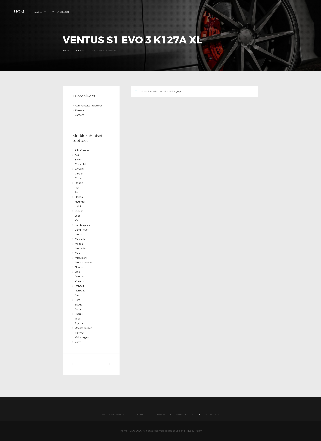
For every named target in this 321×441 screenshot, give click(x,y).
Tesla (78, 318)
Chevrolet (80, 164)
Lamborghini (82, 225)
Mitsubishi (81, 257)
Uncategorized (83, 328)
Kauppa (80, 50)
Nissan (79, 267)
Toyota (79, 323)
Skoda (78, 304)
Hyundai (80, 201)
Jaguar (79, 211)
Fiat (77, 187)
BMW (78, 159)
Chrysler (79, 168)
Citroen (79, 173)
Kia (76, 220)
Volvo (78, 342)
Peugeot (80, 276)
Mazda (79, 243)
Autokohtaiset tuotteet (88, 105)
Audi (77, 154)
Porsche (80, 281)
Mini (77, 253)
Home (66, 50)
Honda (79, 197)
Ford (77, 192)
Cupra (78, 178)
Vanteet (79, 114)
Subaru (79, 309)
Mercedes (81, 248)
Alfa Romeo (82, 150)
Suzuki (79, 314)
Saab (78, 295)
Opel (77, 271)
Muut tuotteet (83, 262)
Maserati (80, 239)
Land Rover (81, 229)
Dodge (79, 182)
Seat (77, 299)
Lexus (78, 234)
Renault (79, 285)
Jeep (78, 215)
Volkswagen (82, 337)
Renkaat (80, 110)
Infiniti (78, 206)
